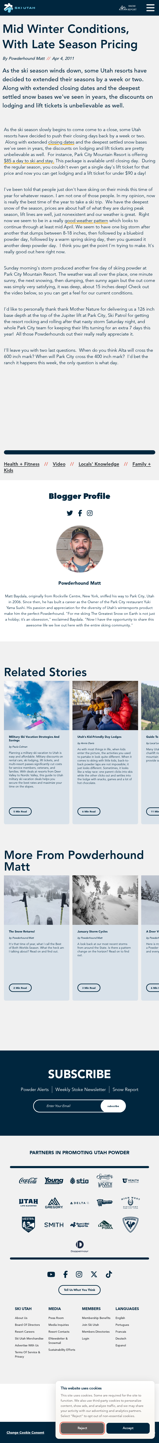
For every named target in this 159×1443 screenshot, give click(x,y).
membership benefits (96, 1318)
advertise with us (27, 1345)
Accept (128, 1428)
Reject (82, 1428)
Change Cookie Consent (25, 1432)
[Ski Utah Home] (19, 8)
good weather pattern (86, 220)
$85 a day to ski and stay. (29, 161)
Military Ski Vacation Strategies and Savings (34, 738)
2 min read (20, 987)
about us (21, 1318)
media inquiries (58, 1325)
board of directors (27, 1325)
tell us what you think (79, 1290)
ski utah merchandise (29, 1338)
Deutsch (121, 1338)
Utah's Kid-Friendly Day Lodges (99, 737)
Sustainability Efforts (61, 1350)
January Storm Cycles (92, 931)
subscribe (113, 1106)
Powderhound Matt (79, 583)
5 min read (20, 811)
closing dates (61, 142)
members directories (96, 1332)
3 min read (89, 987)
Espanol (121, 1345)
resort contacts (58, 1332)
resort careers (24, 1332)
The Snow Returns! (22, 931)
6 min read (89, 811)
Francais (121, 1332)
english (120, 1318)
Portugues (122, 1325)
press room (56, 1318)
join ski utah (90, 1325)
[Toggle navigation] (147, 7)
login (85, 1338)
